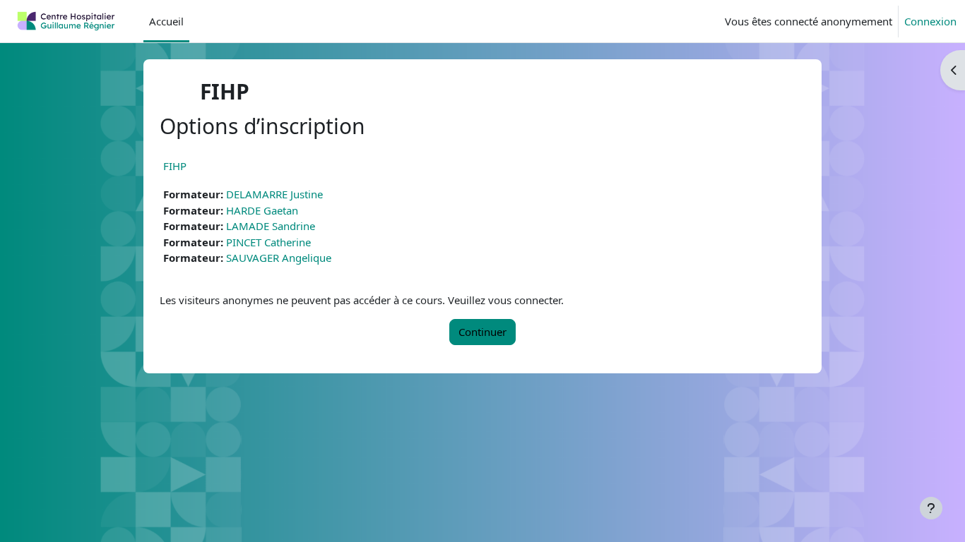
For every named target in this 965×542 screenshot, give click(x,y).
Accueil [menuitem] (166, 21)
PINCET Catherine (268, 242)
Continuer (482, 332)
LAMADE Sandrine (270, 226)
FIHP (175, 166)
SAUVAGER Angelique (278, 258)
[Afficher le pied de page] (931, 508)
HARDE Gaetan (262, 210)
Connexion (930, 21)
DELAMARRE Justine (274, 194)
